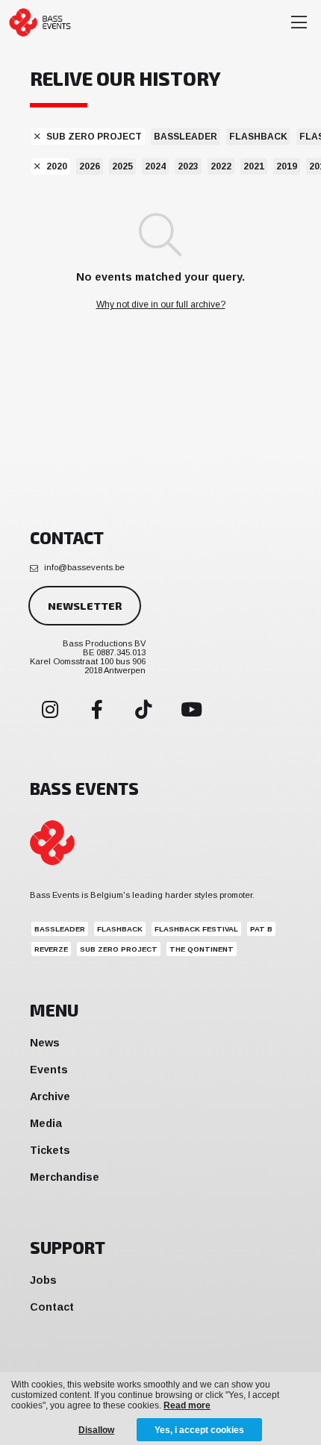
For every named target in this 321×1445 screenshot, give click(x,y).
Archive (50, 1096)
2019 (286, 166)
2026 (89, 166)
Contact (52, 1307)
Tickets (50, 1150)
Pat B (261, 929)
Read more (187, 1405)
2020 (56, 166)
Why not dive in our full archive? (160, 304)
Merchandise (64, 1177)
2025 (122, 166)
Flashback (258, 136)
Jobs (43, 1280)
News (45, 1043)
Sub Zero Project (94, 136)
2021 (253, 166)
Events (49, 1070)
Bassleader (185, 136)
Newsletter (85, 605)
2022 (221, 166)
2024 (155, 166)
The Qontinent (201, 949)
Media (46, 1123)
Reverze (51, 949)
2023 (188, 166)
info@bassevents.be (84, 567)
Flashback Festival (196, 929)
